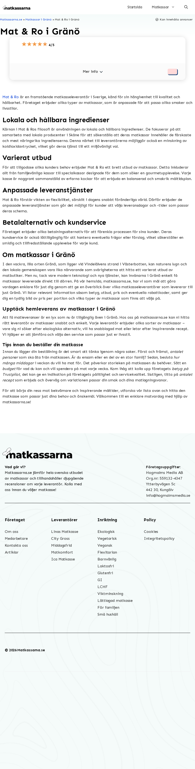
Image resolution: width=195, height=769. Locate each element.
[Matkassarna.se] (16, 7)
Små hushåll (108, 614)
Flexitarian (107, 552)
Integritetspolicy (159, 538)
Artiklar (12, 552)
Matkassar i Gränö (38, 19)
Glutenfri (105, 573)
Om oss (11, 531)
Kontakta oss (16, 545)
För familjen (108, 607)
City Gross (60, 538)
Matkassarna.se (11, 19)
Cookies (151, 531)
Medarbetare (16, 538)
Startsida (134, 7)
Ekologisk (106, 531)
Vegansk (105, 545)
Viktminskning (110, 593)
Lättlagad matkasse (115, 600)
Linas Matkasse (64, 531)
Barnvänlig (107, 559)
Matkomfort (62, 552)
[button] (186, 7)
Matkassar (160, 7)
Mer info (90, 71)
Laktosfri (106, 566)
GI (100, 580)
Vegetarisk (107, 538)
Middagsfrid (61, 545)
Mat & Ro (10, 97)
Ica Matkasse (63, 559)
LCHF (103, 586)
